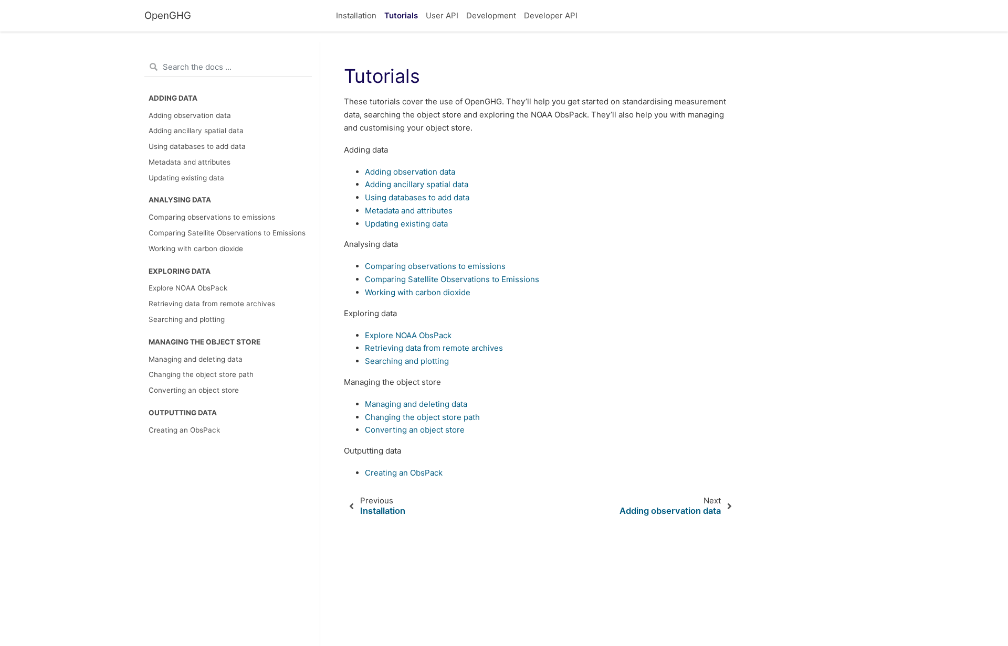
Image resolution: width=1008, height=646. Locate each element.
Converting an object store (194, 390)
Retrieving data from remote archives (212, 303)
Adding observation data (190, 115)
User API (442, 15)
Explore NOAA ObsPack (188, 288)
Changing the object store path (201, 374)
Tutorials (401, 15)
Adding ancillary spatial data (196, 130)
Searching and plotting (187, 319)
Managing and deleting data (196, 359)
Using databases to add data (197, 146)
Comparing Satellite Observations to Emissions (227, 233)
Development (491, 15)
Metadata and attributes (189, 162)
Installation (356, 15)
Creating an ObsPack (184, 430)
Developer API (551, 15)
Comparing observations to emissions (212, 217)
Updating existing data (186, 178)
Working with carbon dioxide (196, 248)
